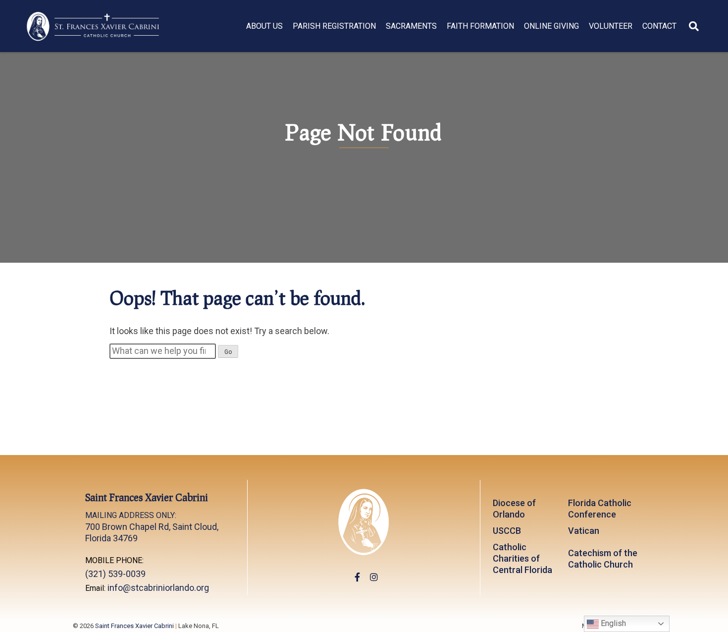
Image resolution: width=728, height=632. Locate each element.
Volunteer (610, 26)
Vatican (583, 530)
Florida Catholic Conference (599, 508)
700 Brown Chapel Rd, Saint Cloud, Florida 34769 (151, 527)
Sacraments (411, 26)
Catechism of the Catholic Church (602, 559)
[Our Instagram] (374, 577)
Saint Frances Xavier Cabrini (134, 626)
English (612, 623)
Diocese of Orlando (514, 508)
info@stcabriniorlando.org (158, 587)
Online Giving (551, 26)
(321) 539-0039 (115, 574)
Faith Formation (480, 26)
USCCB (507, 530)
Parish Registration (334, 26)
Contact (659, 26)
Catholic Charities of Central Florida (522, 558)
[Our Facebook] (357, 577)
